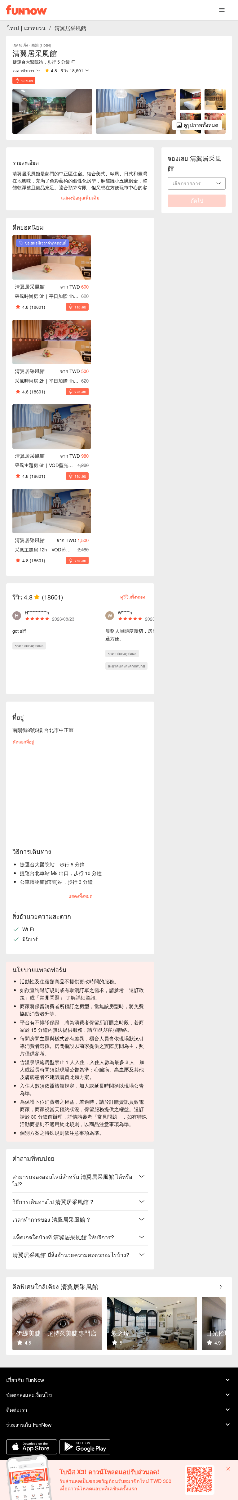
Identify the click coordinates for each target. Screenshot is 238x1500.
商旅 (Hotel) (41, 44)
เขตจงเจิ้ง (20, 44)
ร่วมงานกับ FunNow (28, 1424)
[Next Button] (221, 1287)
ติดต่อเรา (16, 1409)
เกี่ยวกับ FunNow (25, 1380)
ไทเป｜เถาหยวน (26, 28)
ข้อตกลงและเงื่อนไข (29, 1395)
